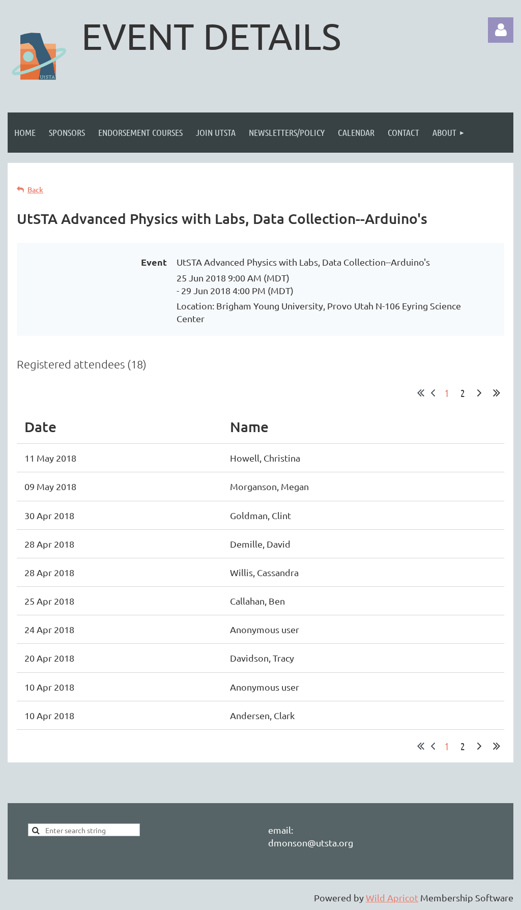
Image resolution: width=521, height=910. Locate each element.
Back (35, 189)
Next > (479, 393)
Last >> (496, 393)
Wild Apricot (392, 897)
